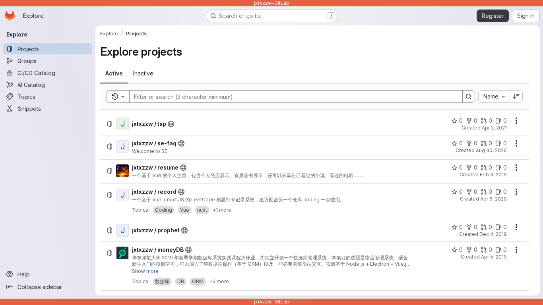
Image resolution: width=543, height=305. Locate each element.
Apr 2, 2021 (494, 128)
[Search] (468, 96)
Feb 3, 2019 (493, 175)
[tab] (114, 73)
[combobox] (494, 96)
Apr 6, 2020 (493, 199)
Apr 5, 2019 (494, 257)
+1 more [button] (222, 210)
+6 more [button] (219, 281)
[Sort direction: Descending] (516, 96)
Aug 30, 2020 (491, 150)
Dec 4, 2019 (493, 234)
